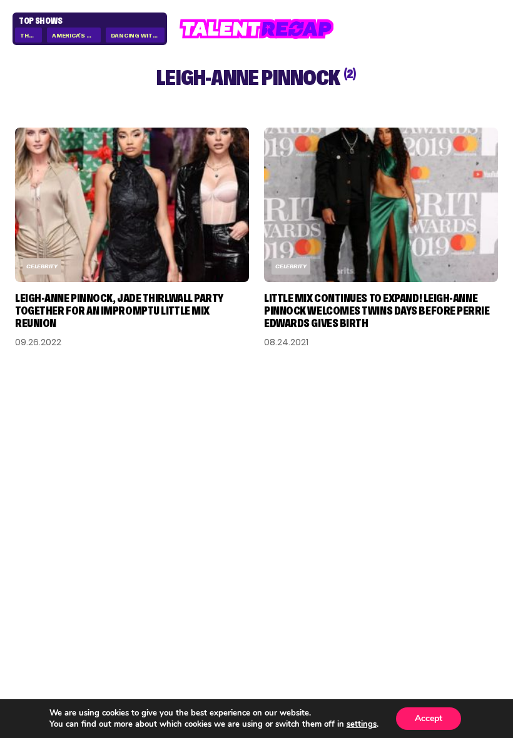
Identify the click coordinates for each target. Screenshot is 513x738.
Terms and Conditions (436, 608)
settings (362, 724)
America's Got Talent (76, 35)
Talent (34, 548)
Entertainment (57, 588)
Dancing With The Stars (138, 35)
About (481, 548)
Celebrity (42, 266)
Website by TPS (465, 639)
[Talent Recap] (257, 29)
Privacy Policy (458, 588)
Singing (35, 568)
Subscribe (215, 507)
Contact (474, 568)
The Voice (31, 35)
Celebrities (46, 608)
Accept (428, 718)
